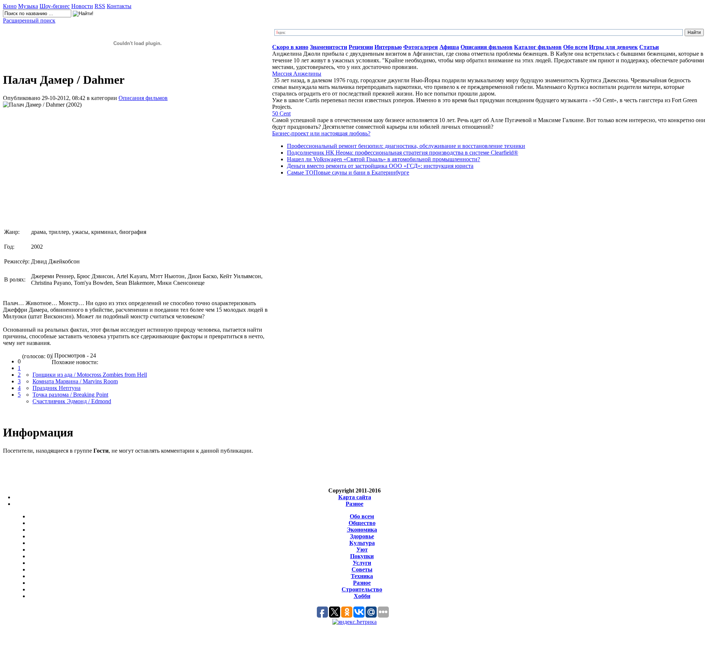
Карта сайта (354, 497)
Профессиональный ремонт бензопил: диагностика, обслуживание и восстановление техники (406, 146)
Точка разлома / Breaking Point (70, 394)
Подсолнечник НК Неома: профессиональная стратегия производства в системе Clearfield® (402, 152)
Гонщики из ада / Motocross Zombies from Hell (89, 375)
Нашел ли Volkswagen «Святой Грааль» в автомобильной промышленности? (383, 159)
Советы (362, 569)
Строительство (362, 589)
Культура (362, 543)
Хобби (362, 596)
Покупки (362, 556)
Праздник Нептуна (56, 388)
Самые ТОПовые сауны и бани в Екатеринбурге (348, 172)
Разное (354, 504)
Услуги (362, 563)
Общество (362, 523)
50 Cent (281, 113)
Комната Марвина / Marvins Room (75, 381)
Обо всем (362, 516)
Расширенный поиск (29, 20)
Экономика (362, 529)
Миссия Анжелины (296, 73)
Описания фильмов (143, 98)
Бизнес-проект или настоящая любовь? (321, 133)
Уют (362, 549)
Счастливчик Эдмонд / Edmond (71, 401)
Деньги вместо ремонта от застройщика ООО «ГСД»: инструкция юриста (380, 166)
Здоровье (362, 536)
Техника (362, 576)
